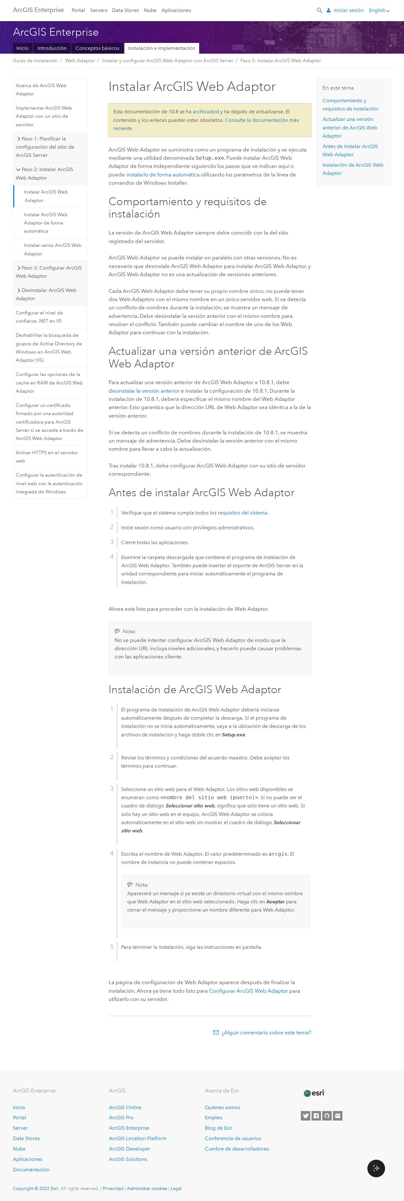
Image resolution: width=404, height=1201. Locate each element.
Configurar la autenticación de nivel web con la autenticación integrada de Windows (49, 483)
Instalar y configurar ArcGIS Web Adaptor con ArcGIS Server (167, 60)
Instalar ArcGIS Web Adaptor (46, 196)
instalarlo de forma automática (162, 174)
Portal (78, 10)
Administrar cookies (147, 1188)
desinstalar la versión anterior (144, 391)
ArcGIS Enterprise (129, 1128)
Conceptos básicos (97, 48)
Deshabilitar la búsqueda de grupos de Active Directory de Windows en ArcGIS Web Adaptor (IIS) (49, 347)
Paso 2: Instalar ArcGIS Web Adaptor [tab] (44, 173)
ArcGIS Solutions (128, 1159)
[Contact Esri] (337, 1116)
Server (20, 1128)
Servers (98, 10)
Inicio (22, 48)
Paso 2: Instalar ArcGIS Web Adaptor (281, 60)
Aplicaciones (176, 10)
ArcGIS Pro (121, 1118)
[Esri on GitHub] (327, 1116)
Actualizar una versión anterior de (350, 127)
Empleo (214, 1118)
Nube (150, 10)
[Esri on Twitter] (305, 1116)
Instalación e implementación (161, 48)
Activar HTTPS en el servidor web (47, 457)
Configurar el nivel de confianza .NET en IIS (39, 317)
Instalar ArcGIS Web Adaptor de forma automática (46, 223)
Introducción (52, 48)
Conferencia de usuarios (233, 1138)
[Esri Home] (314, 1093)
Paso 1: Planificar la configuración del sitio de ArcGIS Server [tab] (45, 147)
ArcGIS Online (125, 1107)
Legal (176, 1188)
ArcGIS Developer (129, 1149)
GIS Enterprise (38, 10)
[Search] (320, 10)
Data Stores (125, 10)
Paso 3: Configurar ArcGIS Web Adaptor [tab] (48, 272)
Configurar (248, 991)
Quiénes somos (222, 1107)
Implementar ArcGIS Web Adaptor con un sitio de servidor (44, 116)
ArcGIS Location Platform (138, 1138)
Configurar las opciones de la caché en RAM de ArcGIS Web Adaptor (49, 383)
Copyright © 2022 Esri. (36, 1188)
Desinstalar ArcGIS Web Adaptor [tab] (46, 294)
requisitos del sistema (242, 513)
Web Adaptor (80, 60)
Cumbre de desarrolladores (237, 1149)
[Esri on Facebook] (316, 1116)
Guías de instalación (35, 60)
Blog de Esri (218, 1128)
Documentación (31, 1170)
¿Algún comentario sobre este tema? (266, 1032)
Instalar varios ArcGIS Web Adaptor (53, 249)
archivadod (206, 112)
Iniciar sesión (349, 10)
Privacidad (113, 1188)
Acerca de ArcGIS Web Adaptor (41, 90)
